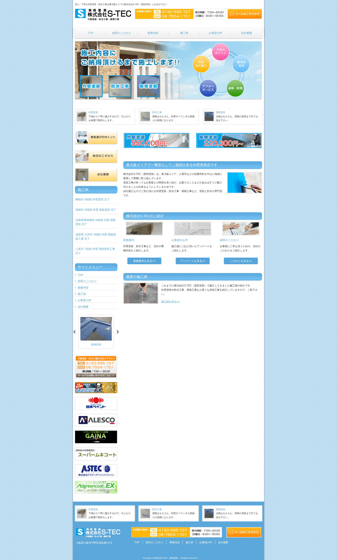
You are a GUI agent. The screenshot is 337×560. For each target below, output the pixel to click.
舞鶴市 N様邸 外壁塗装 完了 (92, 199)
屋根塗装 (220, 112)
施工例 (82, 293)
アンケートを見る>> (192, 260)
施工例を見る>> (170, 301)
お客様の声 (84, 300)
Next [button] (118, 332)
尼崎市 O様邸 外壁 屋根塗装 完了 (95, 209)
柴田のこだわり (87, 281)
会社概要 (83, 306)
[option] (96, 332)
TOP (80, 274)
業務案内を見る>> (144, 260)
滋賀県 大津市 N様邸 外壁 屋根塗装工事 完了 (95, 236)
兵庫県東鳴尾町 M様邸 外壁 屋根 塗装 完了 (95, 222)
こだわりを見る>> (241, 260)
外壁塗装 (93, 112)
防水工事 (157, 112)
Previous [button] (74, 332)
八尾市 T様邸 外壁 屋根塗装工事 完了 (95, 251)
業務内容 (83, 287)
